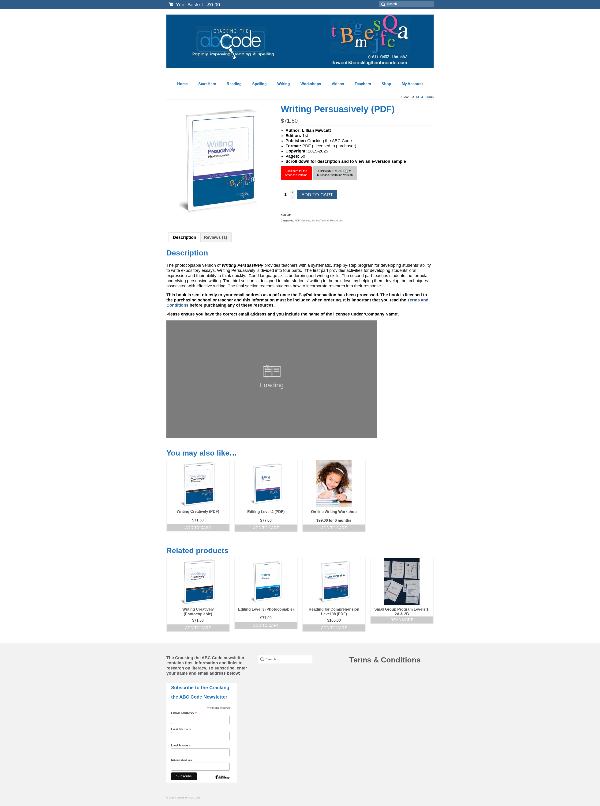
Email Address (184, 713)
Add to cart (317, 194)
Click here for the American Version (296, 173)
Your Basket (197, 4)
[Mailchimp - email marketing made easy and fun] (222, 781)
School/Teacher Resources (327, 220)
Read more (401, 620)
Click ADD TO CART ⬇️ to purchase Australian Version (335, 173)
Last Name (181, 745)
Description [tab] (184, 237)
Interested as (181, 760)
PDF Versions (424, 96)
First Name (181, 729)
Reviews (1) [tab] (215, 237)
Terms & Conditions (385, 660)
